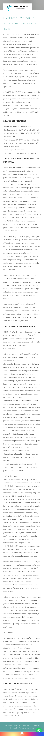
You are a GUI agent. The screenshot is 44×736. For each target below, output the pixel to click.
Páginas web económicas (26, 728)
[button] (39, 731)
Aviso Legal (26, 725)
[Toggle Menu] (38, 8)
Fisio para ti (17, 725)
